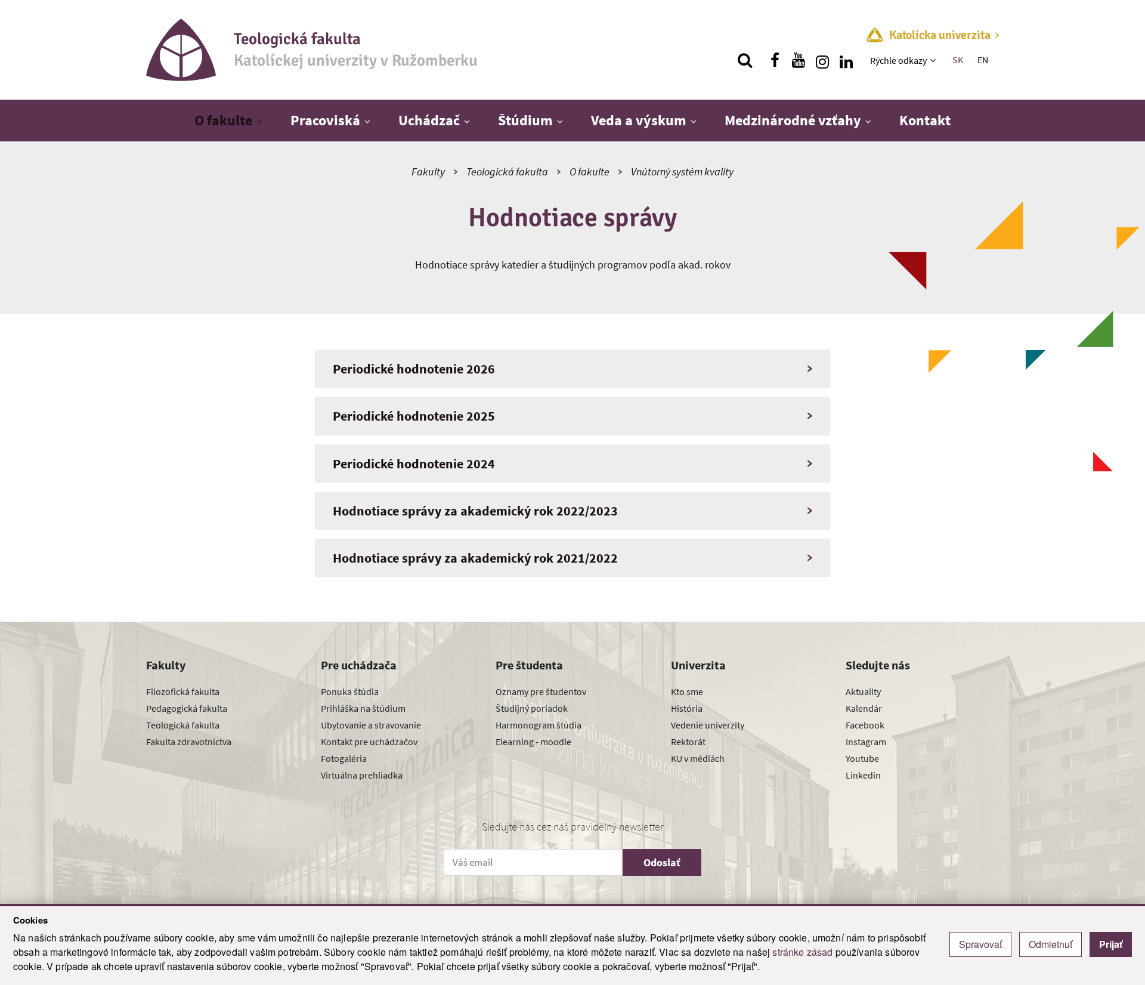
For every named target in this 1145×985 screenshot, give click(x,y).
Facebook (865, 725)
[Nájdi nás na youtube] (798, 60)
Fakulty (428, 171)
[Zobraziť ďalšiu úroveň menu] (934, 60)
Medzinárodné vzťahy (793, 120)
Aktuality (863, 691)
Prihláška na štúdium (363, 708)
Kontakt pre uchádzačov (369, 742)
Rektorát (688, 742)
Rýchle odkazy (898, 60)
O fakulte (223, 120)
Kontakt (925, 120)
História (687, 708)
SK (957, 60)
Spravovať (980, 944)
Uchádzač (429, 120)
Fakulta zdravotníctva (188, 742)
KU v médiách (698, 758)
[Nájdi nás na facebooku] (775, 60)
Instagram (866, 742)
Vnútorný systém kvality (682, 171)
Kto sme (687, 691)
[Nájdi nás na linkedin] (846, 60)
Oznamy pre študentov (541, 691)
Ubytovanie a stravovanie (371, 725)
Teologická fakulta (507, 171)
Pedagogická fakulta (186, 708)
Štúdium (525, 120)
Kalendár (864, 708)
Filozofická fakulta (182, 691)
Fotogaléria (344, 758)
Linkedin (863, 775)
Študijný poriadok (532, 708)
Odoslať (661, 862)
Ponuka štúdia (350, 691)
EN (982, 60)
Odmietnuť (1050, 944)
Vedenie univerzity (707, 725)
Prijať (1110, 944)
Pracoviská (325, 120)
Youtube (862, 758)
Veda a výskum (638, 120)
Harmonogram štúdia (538, 725)
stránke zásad (802, 952)
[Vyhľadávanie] (745, 60)
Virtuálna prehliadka (362, 775)
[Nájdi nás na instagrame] (822, 60)
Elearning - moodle (533, 742)
